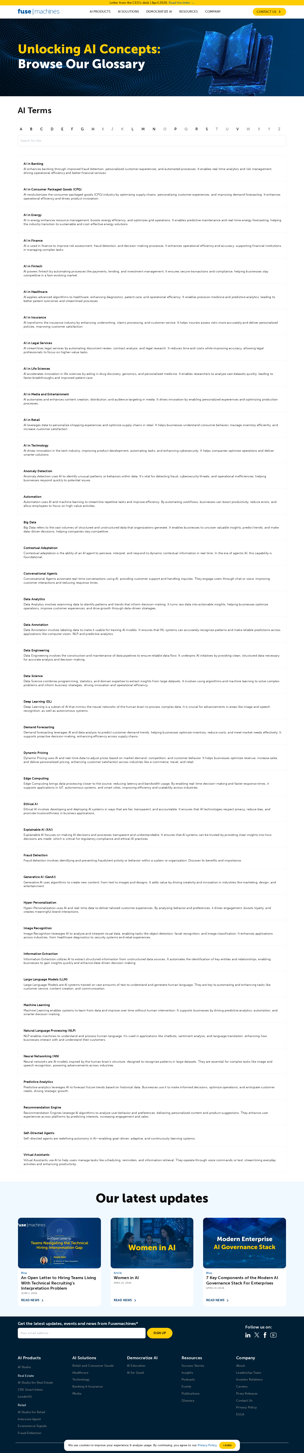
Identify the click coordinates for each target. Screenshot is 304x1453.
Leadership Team (248, 1373)
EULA (240, 1414)
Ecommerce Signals (32, 1426)
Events (186, 1386)
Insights (187, 1373)
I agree (227, 1445)
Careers (242, 1386)
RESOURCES (188, 11)
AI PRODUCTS (100, 11)
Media (76, 1393)
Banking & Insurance (87, 1386)
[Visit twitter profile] (256, 1335)
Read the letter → (181, 3)
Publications (191, 1393)
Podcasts (188, 1379)
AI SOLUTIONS (128, 11)
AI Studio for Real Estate (35, 1382)
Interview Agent (29, 1419)
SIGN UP (159, 1333)
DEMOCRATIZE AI (159, 11)
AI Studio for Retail (31, 1412)
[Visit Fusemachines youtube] (273, 1335)
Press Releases (247, 1393)
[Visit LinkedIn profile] (247, 1335)
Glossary (188, 1400)
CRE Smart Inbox (30, 1389)
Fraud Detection (29, 1433)
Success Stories (193, 1365)
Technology (81, 1379)
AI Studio (24, 1367)
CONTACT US (267, 12)
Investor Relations (249, 1379)
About (240, 1365)
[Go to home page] (38, 12)
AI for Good (135, 1373)
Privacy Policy (246, 1407)
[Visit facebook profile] (264, 1335)
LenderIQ (25, 1396)
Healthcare (80, 1373)
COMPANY (213, 11)
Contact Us (244, 1400)
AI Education (136, 1365)
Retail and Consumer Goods (93, 1365)
